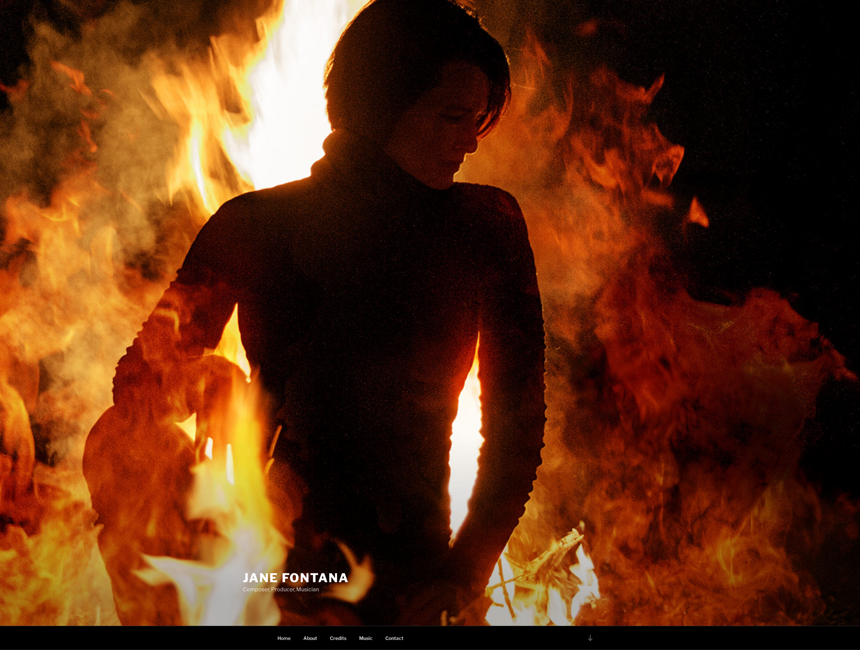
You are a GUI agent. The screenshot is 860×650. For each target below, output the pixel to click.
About (310, 638)
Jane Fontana (296, 577)
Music (366, 638)
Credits (338, 638)
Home (284, 638)
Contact (394, 638)
